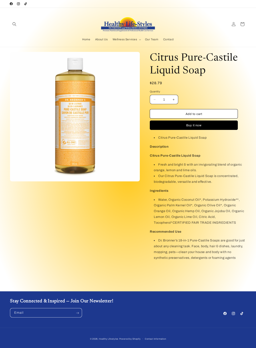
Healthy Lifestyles (108, 339)
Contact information (155, 338)
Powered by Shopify (130, 339)
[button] (14, 24)
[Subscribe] (77, 313)
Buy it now (194, 125)
